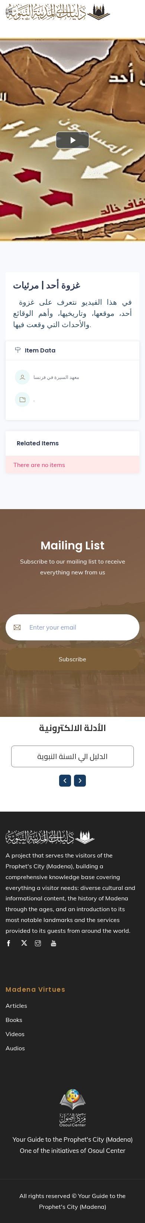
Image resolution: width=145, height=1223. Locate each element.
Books (14, 1019)
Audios (15, 1048)
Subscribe (72, 659)
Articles (16, 1005)
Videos (15, 1034)
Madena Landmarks (38, 21)
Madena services (35, 39)
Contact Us (19, 58)
